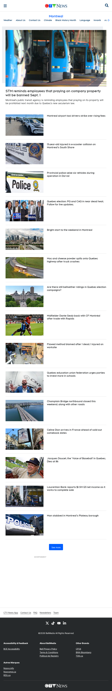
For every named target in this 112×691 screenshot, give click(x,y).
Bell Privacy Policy (48, 649)
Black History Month (65, 20)
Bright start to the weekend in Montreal (69, 230)
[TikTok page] (53, 623)
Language (85, 20)
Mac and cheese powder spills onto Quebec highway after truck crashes (72, 260)
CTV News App (11, 612)
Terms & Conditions (49, 652)
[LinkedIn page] (64, 623)
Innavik (97, 20)
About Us (20, 20)
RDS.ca (7, 675)
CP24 (78, 649)
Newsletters (45, 612)
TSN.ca (79, 656)
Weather (8, 20)
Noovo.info (9, 668)
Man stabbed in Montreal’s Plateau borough (73, 515)
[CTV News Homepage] (56, 6)
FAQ (35, 612)
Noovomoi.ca (10, 671)
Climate (48, 20)
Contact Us (34, 20)
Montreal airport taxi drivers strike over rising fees (76, 115)
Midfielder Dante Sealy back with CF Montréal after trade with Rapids (73, 317)
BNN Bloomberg (83, 652)
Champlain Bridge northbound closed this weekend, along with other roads (71, 403)
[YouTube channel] (59, 623)
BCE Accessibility (12, 649)
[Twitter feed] (47, 623)
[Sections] (5, 6)
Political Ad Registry (49, 656)
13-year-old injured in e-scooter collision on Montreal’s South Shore (71, 146)
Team (56, 612)
